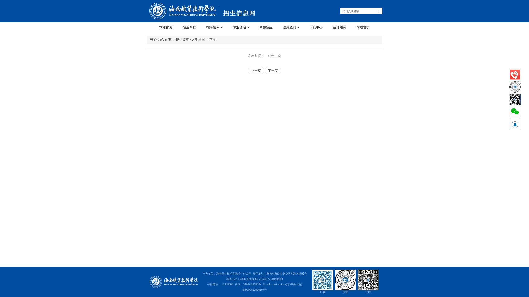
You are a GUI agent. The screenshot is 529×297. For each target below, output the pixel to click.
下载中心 (316, 27)
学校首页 (363, 27)
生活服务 (339, 27)
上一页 (256, 70)
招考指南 (213, 27)
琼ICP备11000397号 (255, 289)
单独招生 (266, 27)
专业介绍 (240, 27)
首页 (168, 39)
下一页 (273, 70)
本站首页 (165, 27)
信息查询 (290, 27)
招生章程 (189, 27)
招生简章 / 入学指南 (190, 39)
